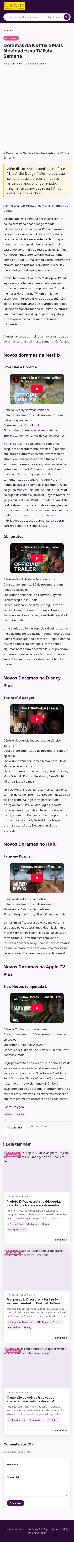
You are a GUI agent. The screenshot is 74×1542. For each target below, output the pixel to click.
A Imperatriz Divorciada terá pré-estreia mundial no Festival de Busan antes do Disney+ (34, 1303)
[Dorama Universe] (14, 6)
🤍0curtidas (15, 1127)
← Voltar (8, 30)
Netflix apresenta (15, 444)
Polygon (18, 1107)
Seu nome (12, 1464)
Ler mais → (61, 1239)
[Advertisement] (37, 110)
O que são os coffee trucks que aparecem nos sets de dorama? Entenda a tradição (31, 1401)
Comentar (15, 1503)
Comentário (13, 1477)
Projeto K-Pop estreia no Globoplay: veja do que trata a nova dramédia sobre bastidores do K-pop (34, 1205)
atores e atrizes (46, 430)
